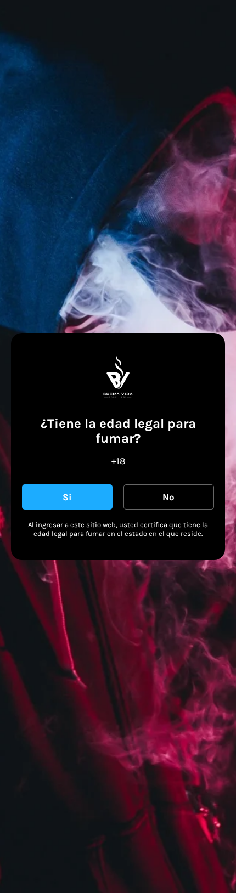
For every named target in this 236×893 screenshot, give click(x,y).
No (168, 496)
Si (67, 496)
